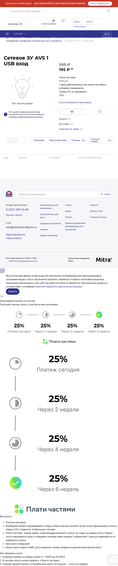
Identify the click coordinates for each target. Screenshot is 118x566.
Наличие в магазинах (12, 140)
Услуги (68, 205)
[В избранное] (99, 111)
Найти (107, 194)
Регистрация (80, 26)
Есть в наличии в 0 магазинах (75, 102)
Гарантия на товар (69, 129)
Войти (90, 22)
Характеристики (58, 140)
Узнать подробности (100, 3)
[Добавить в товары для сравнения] (72, 111)
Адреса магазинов (49, 235)
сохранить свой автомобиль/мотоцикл (26, 117)
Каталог (18, 34)
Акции (76, 22)
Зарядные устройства (50, 223)
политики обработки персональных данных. (59, 286)
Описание (39, 140)
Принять (12, 291)
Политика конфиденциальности (23, 261)
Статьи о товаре (100, 140)
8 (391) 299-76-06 (17, 209)
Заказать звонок (14, 215)
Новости (94, 205)
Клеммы (44, 229)
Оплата (63, 119)
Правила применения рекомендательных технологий (75, 226)
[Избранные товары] (64, 21)
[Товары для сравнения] (54, 21)
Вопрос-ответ (96, 211)
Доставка (64, 124)
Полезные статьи (98, 217)
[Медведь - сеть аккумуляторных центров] (9, 194)
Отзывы (78, 140)
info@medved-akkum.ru (21, 227)
